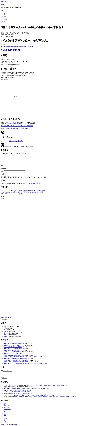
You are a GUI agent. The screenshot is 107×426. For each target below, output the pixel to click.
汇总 (5, 18)
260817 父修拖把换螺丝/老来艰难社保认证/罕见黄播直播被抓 (20, 356)
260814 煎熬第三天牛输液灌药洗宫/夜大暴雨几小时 (18, 361)
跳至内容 (3, 1)
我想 (5, 13)
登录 (5, 404)
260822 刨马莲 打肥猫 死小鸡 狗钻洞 (14, 348)
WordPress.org (7, 409)
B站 (5, 328)
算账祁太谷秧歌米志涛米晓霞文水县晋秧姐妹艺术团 (15, 128)
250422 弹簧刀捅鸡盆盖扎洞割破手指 (20, 390)
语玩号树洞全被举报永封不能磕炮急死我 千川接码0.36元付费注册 (30, 388)
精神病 (6, 19)
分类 (2, 370)
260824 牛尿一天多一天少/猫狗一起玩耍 (15, 343)
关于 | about (34, 387)
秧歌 (31, 146)
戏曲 (26, 146)
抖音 (5, 326)
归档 (2, 378)
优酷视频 (6, 334)
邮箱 (2, 171)
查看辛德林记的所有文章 (16, 141)
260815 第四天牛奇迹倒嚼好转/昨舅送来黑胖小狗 (17, 360)
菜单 (2, 10)
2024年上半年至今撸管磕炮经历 (23, 391)
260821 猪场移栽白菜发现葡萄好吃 (13, 350)
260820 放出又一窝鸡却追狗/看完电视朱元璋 (16, 352)
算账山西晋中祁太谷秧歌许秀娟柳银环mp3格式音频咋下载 (17, 126)
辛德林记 (3, 4)
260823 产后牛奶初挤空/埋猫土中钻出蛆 (15, 345)
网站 (2, 174)
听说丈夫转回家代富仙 (13, 123)
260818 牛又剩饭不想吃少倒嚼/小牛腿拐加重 (16, 355)
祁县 (5, 16)
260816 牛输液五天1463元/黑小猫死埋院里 (15, 358)
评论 (2, 165)
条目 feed (6, 405)
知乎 (5, 329)
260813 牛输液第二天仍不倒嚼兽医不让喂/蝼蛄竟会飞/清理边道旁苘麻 (23, 363)
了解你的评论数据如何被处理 (31, 183)
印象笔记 (6, 336)
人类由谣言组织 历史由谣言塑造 (13, 347)
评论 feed (6, 407)
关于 (5, 23)
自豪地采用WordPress (12, 424)
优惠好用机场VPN (6, 317)
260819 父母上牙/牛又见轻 (11, 353)
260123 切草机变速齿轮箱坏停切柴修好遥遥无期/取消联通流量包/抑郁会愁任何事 (36, 395)
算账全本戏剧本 (11, 50)
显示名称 (4, 168)
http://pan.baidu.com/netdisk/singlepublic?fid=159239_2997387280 (17, 46)
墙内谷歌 (6, 333)
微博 (5, 331)
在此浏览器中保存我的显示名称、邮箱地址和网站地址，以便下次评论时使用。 (24, 177)
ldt (4, 390)
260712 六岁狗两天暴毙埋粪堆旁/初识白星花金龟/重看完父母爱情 (49, 385)
